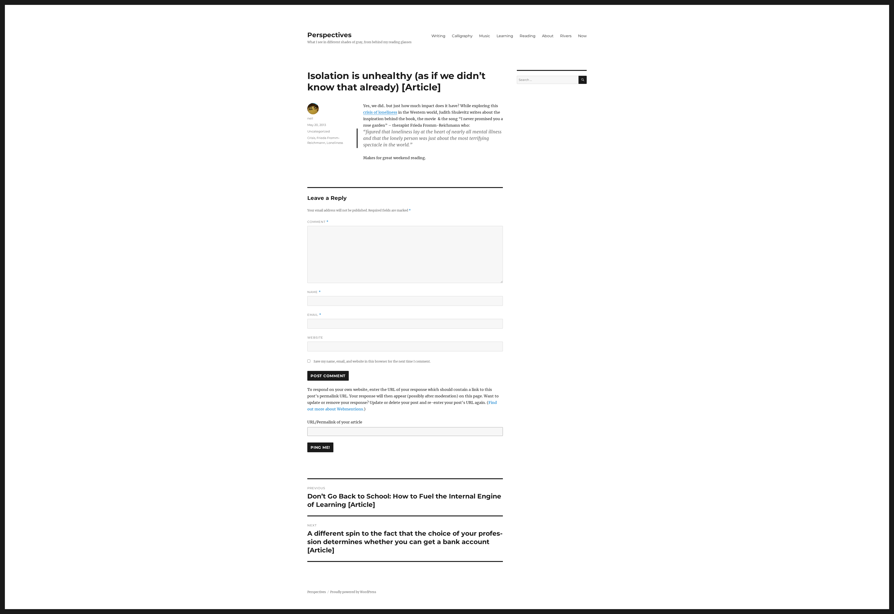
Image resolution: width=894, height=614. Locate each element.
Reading (527, 36)
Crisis (311, 138)
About (548, 36)
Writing (438, 36)
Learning (505, 36)
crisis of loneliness (380, 112)
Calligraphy (462, 36)
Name (314, 292)
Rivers (566, 36)
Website (315, 337)
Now (582, 36)
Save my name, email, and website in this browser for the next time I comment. (372, 361)
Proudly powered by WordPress (353, 592)
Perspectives (329, 35)
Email (314, 315)
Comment (317, 222)
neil (310, 118)
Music (484, 36)
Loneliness (335, 143)
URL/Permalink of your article (334, 422)
